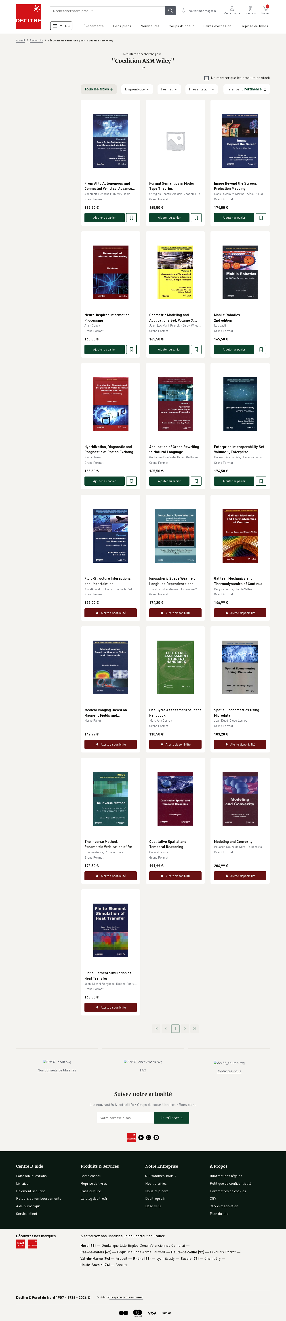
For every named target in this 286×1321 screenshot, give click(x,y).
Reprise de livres (94, 1183)
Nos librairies (156, 1183)
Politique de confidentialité (231, 1183)
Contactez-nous (229, 1071)
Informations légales (226, 1176)
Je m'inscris (171, 1117)
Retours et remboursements (38, 1198)
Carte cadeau (91, 1176)
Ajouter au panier (104, 217)
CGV (213, 1198)
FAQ (143, 1070)
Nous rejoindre (156, 1191)
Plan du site (219, 1213)
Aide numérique (28, 1206)
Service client (26, 1213)
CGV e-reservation (224, 1206)
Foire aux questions (31, 1176)
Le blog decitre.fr (94, 1198)
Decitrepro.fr (155, 1198)
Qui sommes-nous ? (160, 1176)
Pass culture (91, 1191)
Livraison (23, 1183)
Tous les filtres (96, 89)
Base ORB (153, 1206)
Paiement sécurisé (31, 1191)
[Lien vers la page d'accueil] (28, 16)
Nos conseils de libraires (57, 1070)
